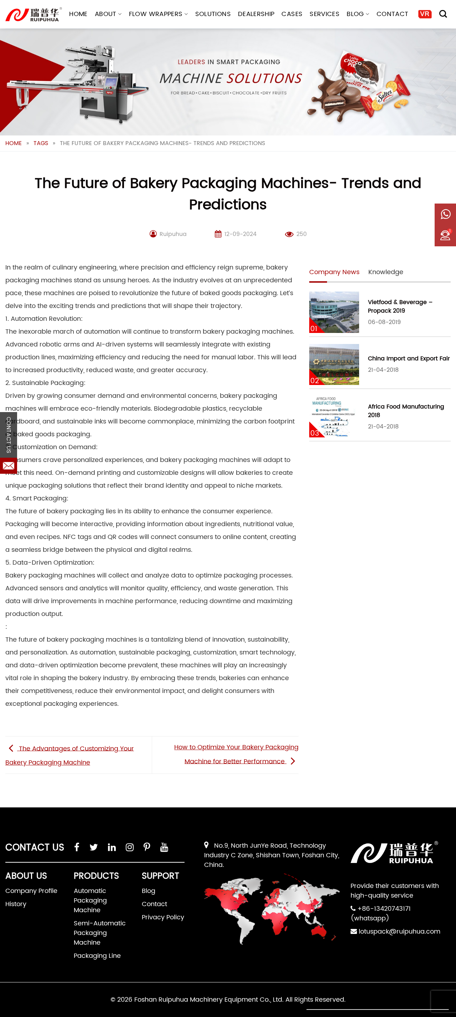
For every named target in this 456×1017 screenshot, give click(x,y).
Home (78, 14)
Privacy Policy (163, 917)
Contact (393, 14)
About (105, 14)
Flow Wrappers (156, 14)
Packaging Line (97, 956)
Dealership (256, 14)
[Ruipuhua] (33, 14)
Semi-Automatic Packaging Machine (100, 933)
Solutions (213, 14)
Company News (334, 272)
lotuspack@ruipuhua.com (399, 931)
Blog (355, 14)
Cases (291, 14)
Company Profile (31, 891)
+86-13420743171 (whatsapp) (381, 914)
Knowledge (385, 272)
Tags (40, 143)
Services (325, 14)
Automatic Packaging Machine (90, 900)
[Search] (443, 14)
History (15, 904)
